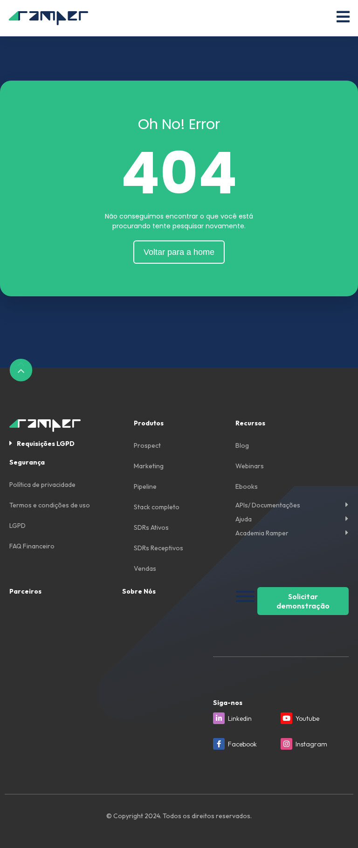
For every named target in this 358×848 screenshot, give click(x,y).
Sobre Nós (139, 591)
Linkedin (240, 718)
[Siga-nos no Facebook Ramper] (219, 744)
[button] (65, 443)
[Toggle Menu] (245, 596)
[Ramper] (48, 18)
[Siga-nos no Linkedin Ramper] (219, 718)
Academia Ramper (262, 533)
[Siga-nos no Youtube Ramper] (286, 718)
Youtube (307, 718)
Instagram (311, 744)
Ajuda (243, 519)
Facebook (242, 744)
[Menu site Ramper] (343, 16)
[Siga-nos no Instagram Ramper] (286, 744)
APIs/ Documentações (267, 505)
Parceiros (25, 591)
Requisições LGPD (46, 443)
